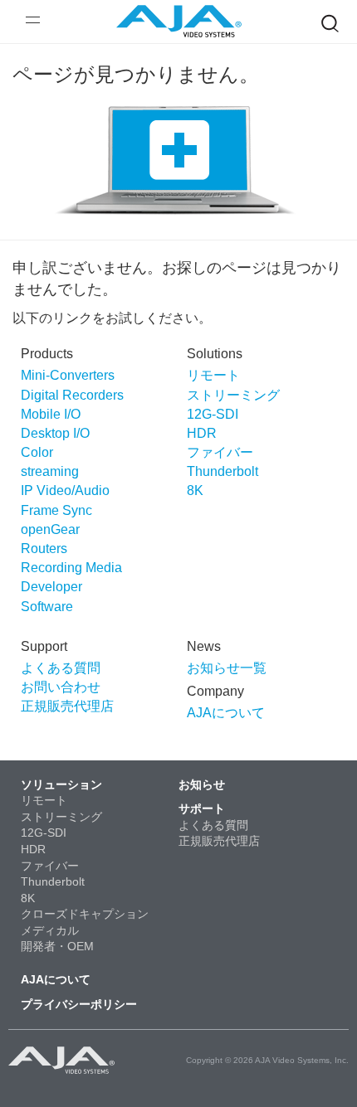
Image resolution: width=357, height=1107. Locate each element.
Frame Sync (56, 510)
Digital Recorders (72, 395)
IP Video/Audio (65, 490)
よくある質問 (60, 668)
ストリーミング (233, 395)
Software (47, 607)
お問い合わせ (60, 687)
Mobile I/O (51, 414)
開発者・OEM (57, 946)
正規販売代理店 (67, 706)
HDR (202, 433)
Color (37, 452)
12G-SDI (212, 414)
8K (195, 490)
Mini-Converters (68, 375)
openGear (50, 529)
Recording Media (71, 568)
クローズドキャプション (85, 913)
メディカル (50, 930)
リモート (213, 375)
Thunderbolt (222, 471)
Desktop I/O (55, 433)
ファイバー (220, 452)
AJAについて (226, 713)
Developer (51, 587)
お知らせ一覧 (227, 668)
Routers (44, 548)
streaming (50, 471)
